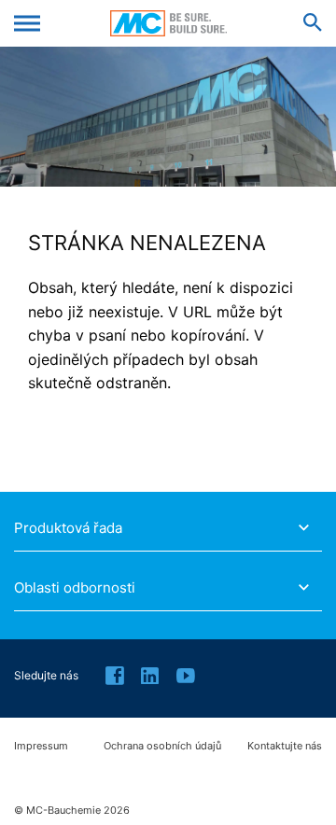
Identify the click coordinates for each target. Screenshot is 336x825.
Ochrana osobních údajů (162, 746)
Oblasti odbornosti (74, 588)
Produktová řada (68, 528)
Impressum (41, 746)
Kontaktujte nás (284, 746)
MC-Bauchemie (168, 23)
